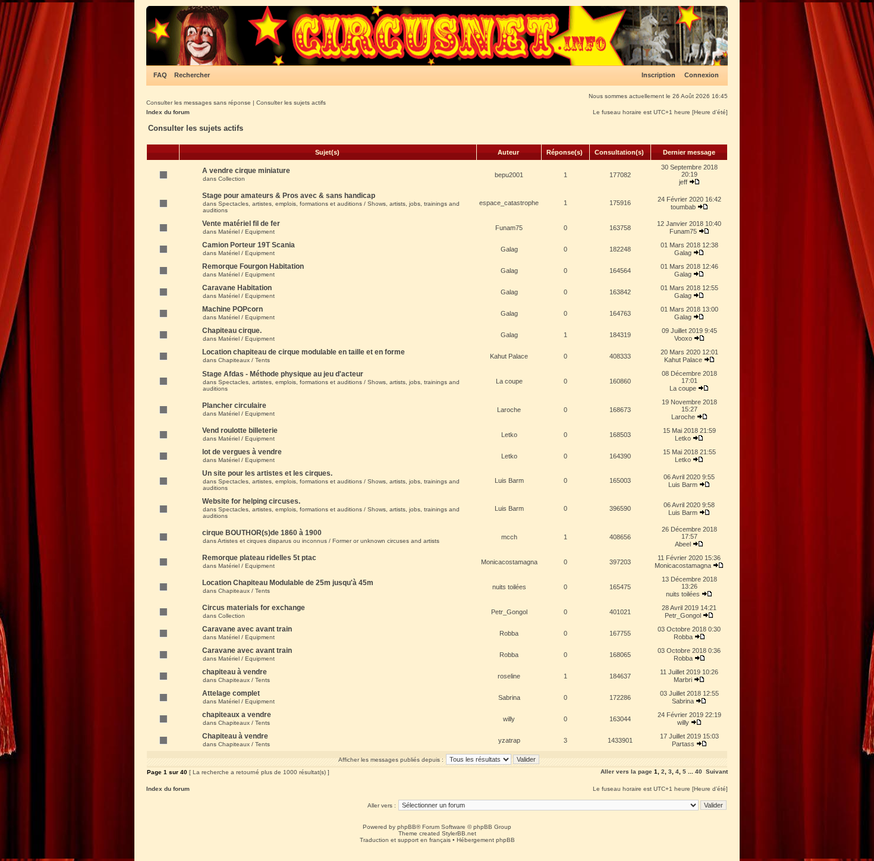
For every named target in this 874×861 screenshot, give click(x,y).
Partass (683, 743)
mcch (509, 537)
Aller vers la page (627, 771)
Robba (508, 633)
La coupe (509, 381)
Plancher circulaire (234, 405)
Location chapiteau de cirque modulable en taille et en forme (303, 352)
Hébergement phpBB (486, 840)
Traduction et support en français (405, 840)
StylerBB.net (459, 833)
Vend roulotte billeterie (240, 430)
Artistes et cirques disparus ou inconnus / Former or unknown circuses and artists (328, 541)
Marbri (683, 679)
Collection (231, 178)
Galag (509, 249)
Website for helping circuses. (251, 501)
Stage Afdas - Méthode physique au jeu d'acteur (282, 374)
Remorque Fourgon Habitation (253, 266)
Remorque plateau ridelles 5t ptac (259, 558)
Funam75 (509, 227)
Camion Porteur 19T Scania (248, 245)
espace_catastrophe (509, 202)
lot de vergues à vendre (242, 452)
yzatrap (509, 740)
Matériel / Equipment (246, 231)
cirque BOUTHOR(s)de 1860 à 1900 (262, 533)
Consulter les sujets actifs (291, 102)
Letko (509, 434)
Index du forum (168, 112)
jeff (683, 182)
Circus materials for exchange (253, 608)
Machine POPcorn (232, 309)
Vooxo (683, 338)
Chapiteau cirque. (232, 330)
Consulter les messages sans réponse (198, 102)
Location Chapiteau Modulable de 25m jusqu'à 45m (287, 583)
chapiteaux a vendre (236, 715)
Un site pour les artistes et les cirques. (267, 473)
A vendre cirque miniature (246, 170)
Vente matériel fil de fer (241, 223)
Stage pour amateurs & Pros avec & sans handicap (288, 195)
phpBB (406, 827)
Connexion (701, 74)
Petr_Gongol (509, 611)
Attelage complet (231, 693)
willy (509, 718)
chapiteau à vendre (234, 672)
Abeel (683, 544)
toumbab (683, 206)
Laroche (509, 409)
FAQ (160, 74)
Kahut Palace (509, 356)
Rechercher (192, 74)
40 (698, 771)
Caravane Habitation (237, 288)
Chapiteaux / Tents (244, 360)
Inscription (658, 74)
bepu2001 (509, 174)
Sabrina (509, 697)
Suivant (717, 771)
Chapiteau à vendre (235, 736)
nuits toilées (509, 586)
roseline (509, 676)
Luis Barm (509, 480)
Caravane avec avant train (247, 629)
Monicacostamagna (509, 561)
